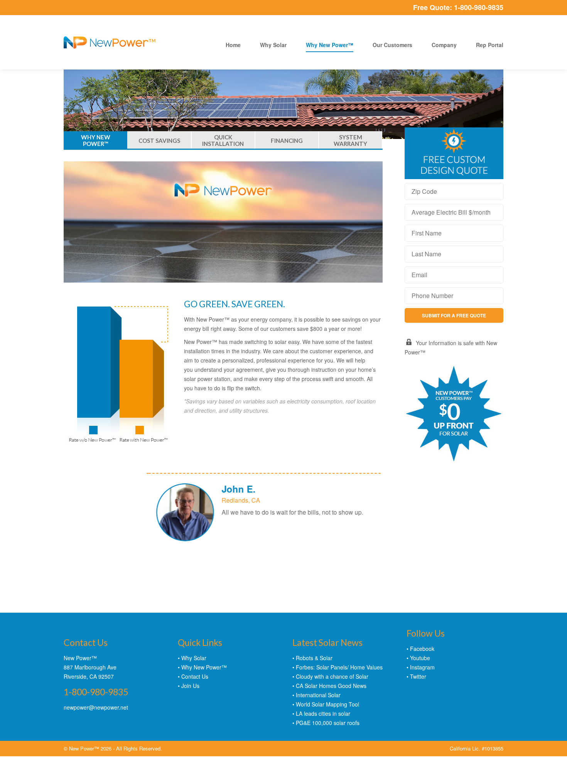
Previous (368, 546)
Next (375, 546)
